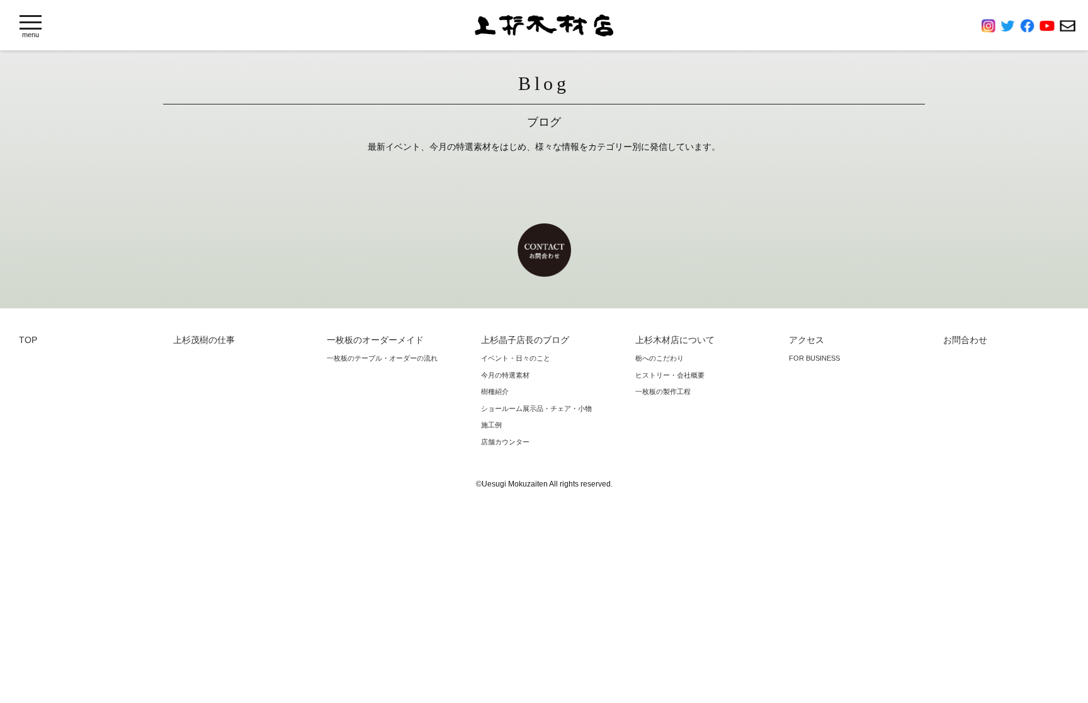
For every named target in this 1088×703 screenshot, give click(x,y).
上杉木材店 (544, 25)
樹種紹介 (495, 391)
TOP (28, 340)
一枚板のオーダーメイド (375, 340)
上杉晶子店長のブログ (525, 340)
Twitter (1010, 26)
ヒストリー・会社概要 (670, 375)
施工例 (491, 425)
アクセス (806, 340)
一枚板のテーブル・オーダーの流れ (382, 358)
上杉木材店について (675, 340)
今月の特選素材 (505, 375)
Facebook (1030, 26)
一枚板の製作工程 (663, 391)
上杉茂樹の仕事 (204, 340)
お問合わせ (1067, 26)
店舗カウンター (505, 442)
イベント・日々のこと (515, 358)
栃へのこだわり (659, 358)
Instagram (991, 26)
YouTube (1050, 26)
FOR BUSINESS (814, 358)
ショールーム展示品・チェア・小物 (536, 408)
